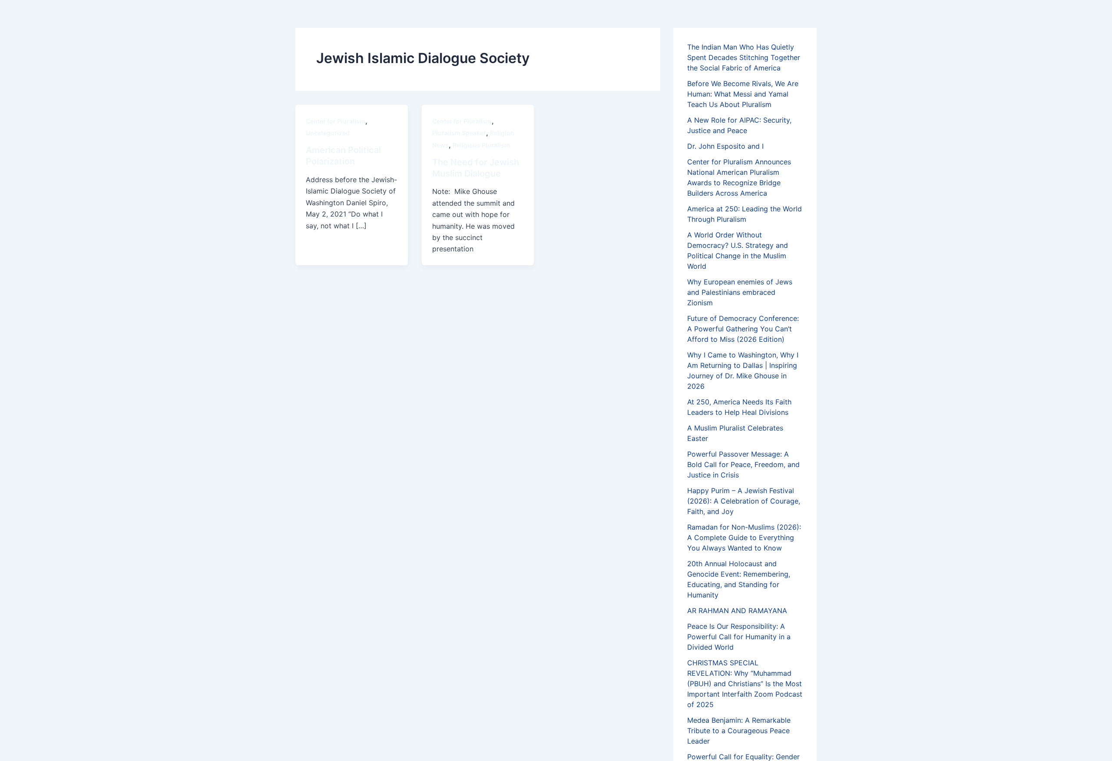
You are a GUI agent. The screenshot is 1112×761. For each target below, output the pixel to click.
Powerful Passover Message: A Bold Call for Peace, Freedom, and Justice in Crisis (743, 464)
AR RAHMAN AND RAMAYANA (737, 610)
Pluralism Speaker (459, 133)
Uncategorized (328, 133)
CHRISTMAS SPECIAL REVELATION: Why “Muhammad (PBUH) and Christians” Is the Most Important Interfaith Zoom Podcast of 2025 (744, 683)
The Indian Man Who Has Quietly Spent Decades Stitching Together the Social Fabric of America (743, 57)
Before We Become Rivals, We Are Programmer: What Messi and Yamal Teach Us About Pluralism (742, 94)
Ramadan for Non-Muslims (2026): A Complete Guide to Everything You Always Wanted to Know (744, 537)
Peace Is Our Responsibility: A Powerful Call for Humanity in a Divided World (739, 636)
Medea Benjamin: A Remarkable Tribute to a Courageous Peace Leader (739, 730)
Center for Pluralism (335, 121)
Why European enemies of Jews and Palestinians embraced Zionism (739, 292)
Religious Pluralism (481, 145)
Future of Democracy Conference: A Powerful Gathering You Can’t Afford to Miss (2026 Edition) (743, 329)
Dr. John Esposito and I (725, 146)
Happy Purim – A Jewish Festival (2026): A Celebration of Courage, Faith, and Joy (743, 501)
